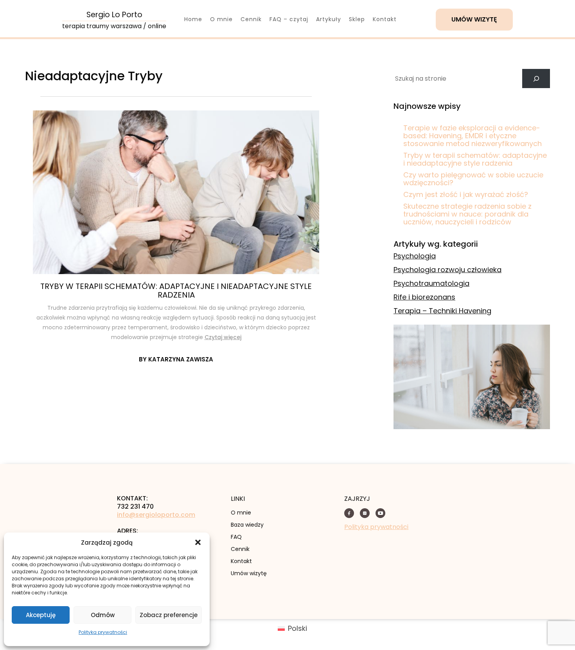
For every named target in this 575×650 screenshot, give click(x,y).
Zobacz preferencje (169, 615)
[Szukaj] (536, 78)
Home (193, 19)
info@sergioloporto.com (156, 515)
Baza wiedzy (247, 525)
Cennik (251, 19)
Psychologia (415, 256)
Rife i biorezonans (424, 297)
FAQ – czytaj (289, 19)
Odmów (103, 615)
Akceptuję (41, 615)
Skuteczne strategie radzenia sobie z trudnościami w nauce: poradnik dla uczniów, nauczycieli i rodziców (467, 214)
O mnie (221, 19)
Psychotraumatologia (431, 283)
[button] (198, 542)
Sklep (357, 19)
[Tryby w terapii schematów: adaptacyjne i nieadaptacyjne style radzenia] (176, 192)
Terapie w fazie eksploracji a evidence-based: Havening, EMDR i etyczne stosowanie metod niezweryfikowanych (472, 135)
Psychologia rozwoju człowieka (447, 269)
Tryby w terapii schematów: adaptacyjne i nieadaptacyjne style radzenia (176, 290)
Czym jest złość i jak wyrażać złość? (465, 194)
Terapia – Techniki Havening (442, 311)
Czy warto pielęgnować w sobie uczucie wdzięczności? (473, 179)
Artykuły (328, 19)
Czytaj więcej (223, 337)
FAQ (236, 537)
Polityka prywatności (103, 632)
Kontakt (385, 19)
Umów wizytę (474, 19)
